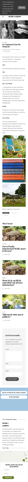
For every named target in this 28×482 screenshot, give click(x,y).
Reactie (7, 349)
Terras (4, 278)
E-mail (7, 370)
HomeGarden (14, 16)
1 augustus (17, 49)
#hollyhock (14, 212)
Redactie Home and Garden (8, 49)
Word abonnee (14, 397)
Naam (7, 363)
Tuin (3, 312)
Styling (4, 42)
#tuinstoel (6, 215)
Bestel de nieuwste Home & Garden (14, 392)
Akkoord (21, 7)
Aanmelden (8, 477)
